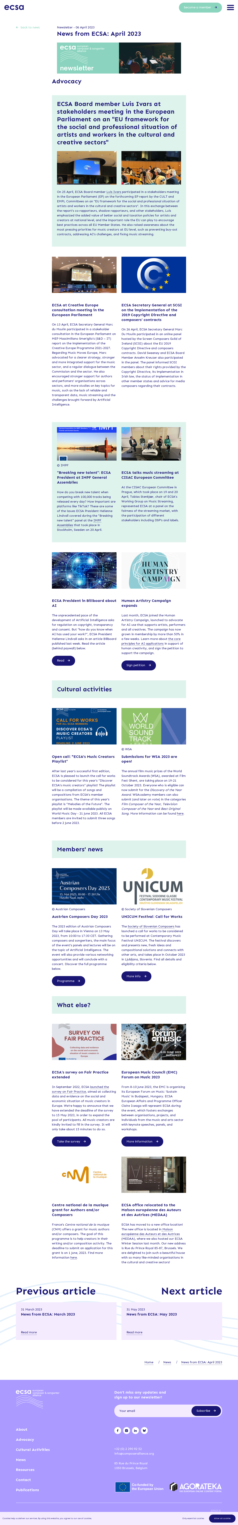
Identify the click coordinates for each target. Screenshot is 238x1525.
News (167, 1362)
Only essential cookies (193, 1518)
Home (148, 1362)
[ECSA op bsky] (144, 1430)
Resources (25, 1469)
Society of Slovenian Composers (151, 926)
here (180, 813)
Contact (23, 1479)
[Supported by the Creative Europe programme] (140, 1487)
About (21, 1429)
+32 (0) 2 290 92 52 (128, 1449)
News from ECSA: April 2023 (201, 1362)
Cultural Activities (33, 1449)
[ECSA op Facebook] (117, 1430)
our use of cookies (82, 1518)
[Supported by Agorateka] (196, 1487)
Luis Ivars (113, 192)
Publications (27, 1490)
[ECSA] (14, 7)
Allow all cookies (222, 1518)
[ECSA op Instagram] (126, 1430)
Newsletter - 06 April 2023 (76, 27)
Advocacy (25, 1439)
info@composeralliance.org (134, 1453)
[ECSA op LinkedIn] (135, 1430)
